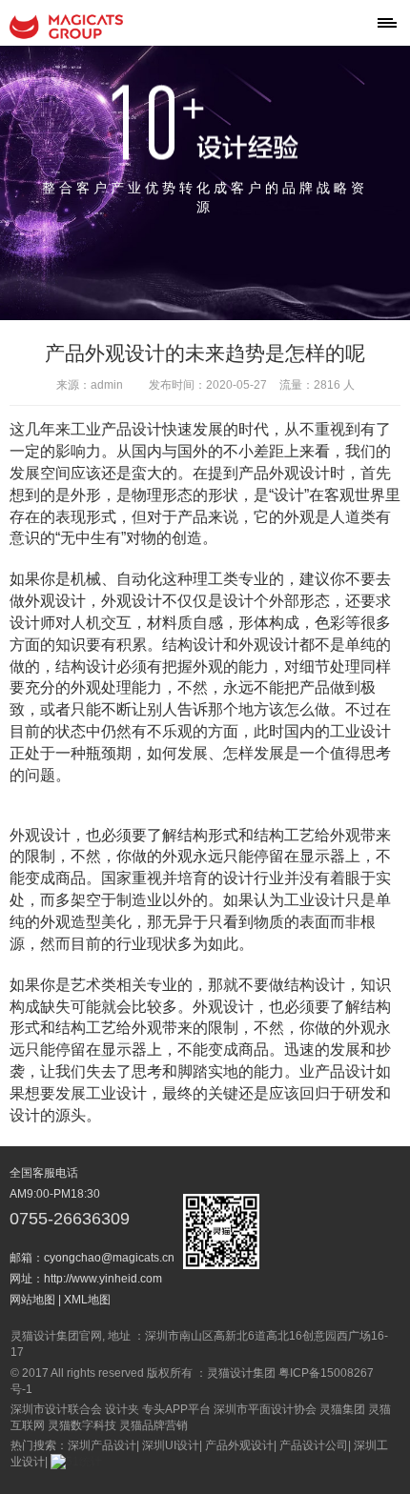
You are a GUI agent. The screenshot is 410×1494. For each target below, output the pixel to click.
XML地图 (87, 1299)
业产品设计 (337, 1071)
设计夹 (122, 1409)
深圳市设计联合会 (56, 1409)
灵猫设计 (67, 26)
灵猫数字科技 (82, 1425)
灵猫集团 (342, 1409)
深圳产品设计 (102, 1445)
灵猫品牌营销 (153, 1425)
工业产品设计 (116, 429)
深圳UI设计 (170, 1445)
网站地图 (32, 1299)
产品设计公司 (313, 1445)
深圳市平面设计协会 (265, 1409)
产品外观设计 (239, 1445)
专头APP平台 (176, 1409)
